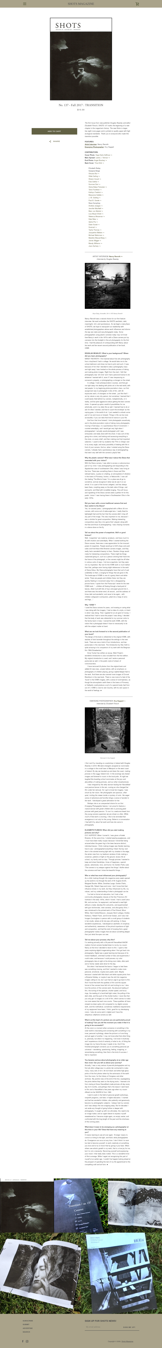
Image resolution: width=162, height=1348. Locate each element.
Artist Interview (91, 144)
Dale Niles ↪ (93, 219)
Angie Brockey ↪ (100, 160)
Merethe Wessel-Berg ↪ (97, 238)
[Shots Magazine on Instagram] (27, 1341)
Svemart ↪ (93, 227)
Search (26, 1332)
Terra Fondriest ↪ (95, 189)
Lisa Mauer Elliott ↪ (96, 213)
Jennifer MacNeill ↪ (96, 208)
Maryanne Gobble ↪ (96, 195)
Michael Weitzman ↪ (96, 235)
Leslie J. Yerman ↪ (103, 157)
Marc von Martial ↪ (96, 211)
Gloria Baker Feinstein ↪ (98, 187)
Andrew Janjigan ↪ (96, 205)
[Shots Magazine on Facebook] (23, 1341)
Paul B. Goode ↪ (95, 200)
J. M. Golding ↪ (94, 197)
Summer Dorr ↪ (94, 184)
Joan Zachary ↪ (94, 246)
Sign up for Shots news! (100, 1320)
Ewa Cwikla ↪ (94, 181)
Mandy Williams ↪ (95, 243)
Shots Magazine (127, 1341)
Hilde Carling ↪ (94, 176)
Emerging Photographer (94, 147)
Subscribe (28, 1321)
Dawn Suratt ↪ (94, 224)
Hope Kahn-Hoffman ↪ (104, 155)
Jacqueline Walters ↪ (96, 232)
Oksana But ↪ (94, 173)
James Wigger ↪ (95, 240)
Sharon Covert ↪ (95, 179)
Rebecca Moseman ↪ (97, 216)
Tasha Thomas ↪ (95, 230)
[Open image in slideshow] (81, 59)
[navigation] (25, 4)
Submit (26, 1324)
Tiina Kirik (98, 163)
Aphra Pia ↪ (93, 222)
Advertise (28, 1328)
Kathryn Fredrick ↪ (96, 192)
